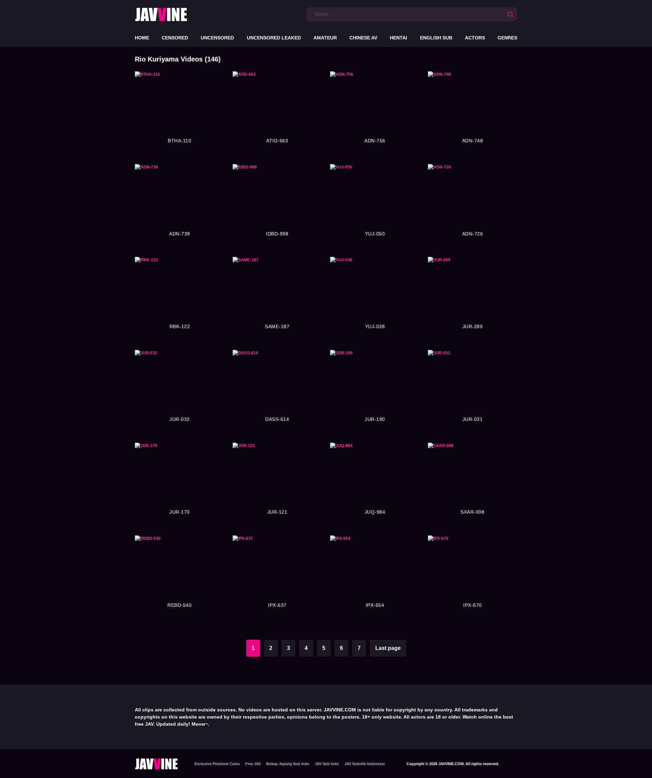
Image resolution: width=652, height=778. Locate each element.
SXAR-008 (472, 512)
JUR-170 (179, 512)
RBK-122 (179, 326)
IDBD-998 (277, 233)
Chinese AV (363, 37)
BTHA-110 (179, 140)
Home (142, 37)
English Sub (436, 37)
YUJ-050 (375, 233)
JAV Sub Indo (327, 764)
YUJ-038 (375, 326)
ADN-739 (179, 233)
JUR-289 (473, 326)
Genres (507, 37)
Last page (388, 648)
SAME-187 (277, 326)
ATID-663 (277, 140)
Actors (475, 37)
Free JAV (253, 764)
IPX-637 (277, 605)
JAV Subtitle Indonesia (364, 764)
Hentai (398, 37)
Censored (175, 37)
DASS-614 (277, 419)
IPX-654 (375, 605)
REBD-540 (179, 605)
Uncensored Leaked (274, 37)
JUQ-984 (375, 512)
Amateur (325, 37)
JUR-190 (375, 419)
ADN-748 (472, 140)
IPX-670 (472, 605)
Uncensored (217, 37)
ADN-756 (374, 140)
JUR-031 (473, 419)
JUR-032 (179, 419)
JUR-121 (277, 512)
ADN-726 (472, 233)
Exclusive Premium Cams (217, 764)
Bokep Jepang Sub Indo (287, 764)
